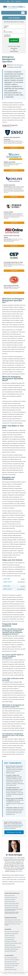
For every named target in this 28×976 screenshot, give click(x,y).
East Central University (11, 285)
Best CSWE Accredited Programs (11, 949)
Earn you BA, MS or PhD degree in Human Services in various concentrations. (13, 164)
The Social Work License (10, 937)
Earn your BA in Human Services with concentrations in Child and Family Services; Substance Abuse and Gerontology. (13, 142)
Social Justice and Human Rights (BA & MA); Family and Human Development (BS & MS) (13, 240)
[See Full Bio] (22, 871)
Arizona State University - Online (12, 236)
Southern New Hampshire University (12, 138)
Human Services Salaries (10, 901)
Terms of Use (21, 972)
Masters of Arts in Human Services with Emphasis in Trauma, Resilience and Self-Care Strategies (14, 265)
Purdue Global (8, 212)
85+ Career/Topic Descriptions (11, 957)
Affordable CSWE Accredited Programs (13, 947)
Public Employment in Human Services (13, 919)
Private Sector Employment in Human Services (12, 924)
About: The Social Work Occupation (12, 931)
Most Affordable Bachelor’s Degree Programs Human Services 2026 (12, 913)
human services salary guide (17, 621)
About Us (9, 972)
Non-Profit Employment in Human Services (13, 921)
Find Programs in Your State (14, 832)
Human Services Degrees (10, 899)
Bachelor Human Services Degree (12, 903)
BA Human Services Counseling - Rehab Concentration (12, 288)
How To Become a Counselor (11, 961)
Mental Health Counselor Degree (11, 907)
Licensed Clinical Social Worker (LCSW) (13, 943)
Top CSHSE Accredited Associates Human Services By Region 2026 (13, 910)
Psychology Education (9, 967)
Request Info (14, 147)
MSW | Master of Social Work (11, 941)
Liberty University (9, 185)
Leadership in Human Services (11, 897)
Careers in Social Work (9, 935)
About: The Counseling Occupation (12, 959)
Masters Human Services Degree (11, 905)
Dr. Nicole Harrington (17, 65)
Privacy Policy (15, 972)
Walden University (9, 162)
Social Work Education (9, 939)
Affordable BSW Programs (10, 945)
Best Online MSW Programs (10, 951)
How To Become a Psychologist (11, 965)
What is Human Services (10, 895)
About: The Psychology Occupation (12, 963)
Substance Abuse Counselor (10, 969)
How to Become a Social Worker (11, 933)
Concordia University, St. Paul (13, 262)
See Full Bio (18, 871)
